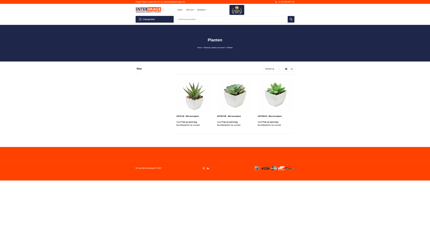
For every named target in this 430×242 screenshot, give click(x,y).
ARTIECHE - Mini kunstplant (229, 116)
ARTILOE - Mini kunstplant (187, 116)
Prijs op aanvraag (186, 122)
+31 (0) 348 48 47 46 (286, 2)
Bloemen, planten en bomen (214, 48)
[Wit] (138, 74)
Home (179, 10)
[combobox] (232, 19)
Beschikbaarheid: (188, 125)
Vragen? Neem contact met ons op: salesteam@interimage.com (160, 2)
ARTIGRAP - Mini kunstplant (270, 116)
